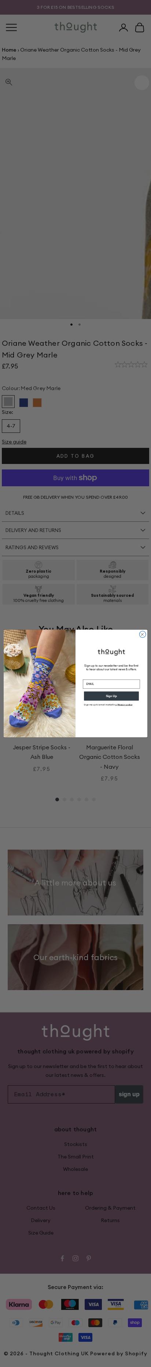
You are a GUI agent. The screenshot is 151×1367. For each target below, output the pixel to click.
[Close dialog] (142, 634)
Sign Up (111, 696)
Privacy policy (125, 704)
